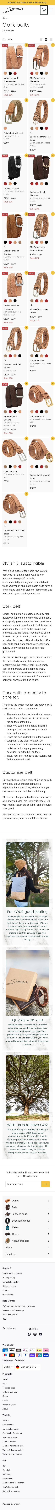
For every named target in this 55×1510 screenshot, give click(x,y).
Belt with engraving (11, 1491)
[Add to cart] (26, 45)
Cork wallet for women (12, 1433)
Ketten (5, 1396)
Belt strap (6, 1474)
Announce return (9, 1315)
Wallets (5, 1420)
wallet (5, 1379)
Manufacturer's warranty (13, 1310)
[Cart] (44, 10)
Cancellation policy (11, 1282)
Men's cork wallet (10, 1437)
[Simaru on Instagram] (35, 1334)
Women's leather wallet (12, 1450)
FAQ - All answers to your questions (18, 1306)
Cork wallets (7, 1425)
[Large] (41, 39)
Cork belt (6, 1470)
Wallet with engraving (12, 1454)
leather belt (7, 1479)
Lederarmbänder (9, 1392)
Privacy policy (8, 1278)
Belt (4, 1466)
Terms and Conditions (12, 1273)
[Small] (46, 39)
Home (4, 18)
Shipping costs (9, 1286)
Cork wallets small (10, 1429)
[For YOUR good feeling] (27, 874)
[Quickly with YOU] (27, 983)
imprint (5, 1290)
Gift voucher (7, 1294)
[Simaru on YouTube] (40, 1334)
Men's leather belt (10, 1487)
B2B (4, 1319)
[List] (51, 39)
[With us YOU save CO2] (27, 1088)
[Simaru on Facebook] (29, 1334)
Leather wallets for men (12, 1446)
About (5, 1409)
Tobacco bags (8, 1388)
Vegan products (9, 1405)
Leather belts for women (13, 1483)
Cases (5, 1400)
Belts (4, 1384)
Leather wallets (9, 1442)
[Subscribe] (45, 1184)
